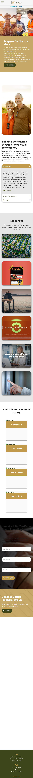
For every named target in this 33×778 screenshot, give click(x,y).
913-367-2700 (18, 757)
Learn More (7, 190)
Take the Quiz (8, 578)
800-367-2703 (19, 759)
